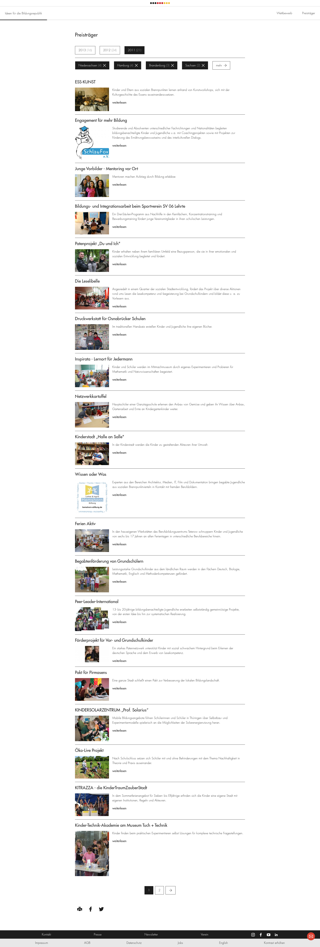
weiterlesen (119, 102)
